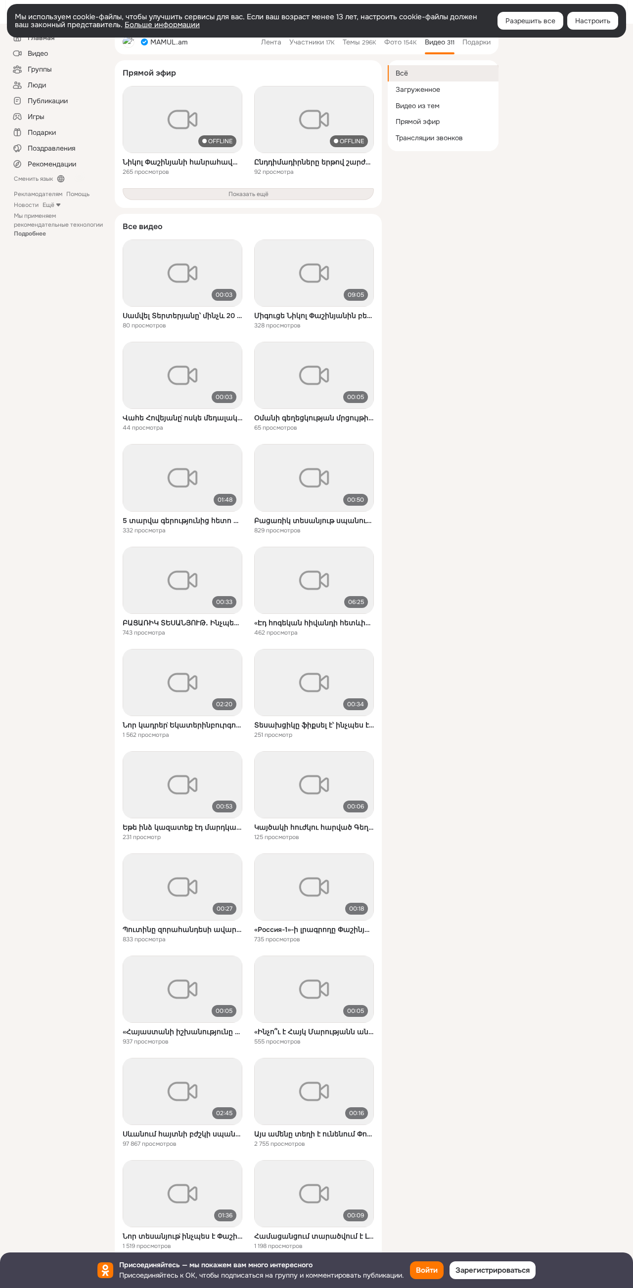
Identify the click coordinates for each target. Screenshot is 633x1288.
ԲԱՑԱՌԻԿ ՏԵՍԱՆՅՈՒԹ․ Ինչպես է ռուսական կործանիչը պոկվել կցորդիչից (182, 622)
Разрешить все (530, 20)
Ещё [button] (48, 205)
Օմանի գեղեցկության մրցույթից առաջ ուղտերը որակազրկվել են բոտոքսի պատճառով (314, 417)
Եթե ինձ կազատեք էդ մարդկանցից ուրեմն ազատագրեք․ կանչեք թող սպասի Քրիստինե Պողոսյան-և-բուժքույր (182, 827)
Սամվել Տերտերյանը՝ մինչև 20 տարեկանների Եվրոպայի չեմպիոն (182, 315)
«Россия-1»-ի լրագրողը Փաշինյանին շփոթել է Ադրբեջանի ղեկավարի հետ (314, 929)
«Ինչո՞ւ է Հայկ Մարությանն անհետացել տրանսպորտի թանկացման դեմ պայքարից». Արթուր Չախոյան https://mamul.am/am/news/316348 (314, 1031)
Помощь (78, 194)
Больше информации (162, 25)
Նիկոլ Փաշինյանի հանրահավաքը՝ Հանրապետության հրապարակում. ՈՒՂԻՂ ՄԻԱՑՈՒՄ (182, 162)
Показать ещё (248, 194)
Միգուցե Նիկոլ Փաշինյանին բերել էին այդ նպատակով (314, 315)
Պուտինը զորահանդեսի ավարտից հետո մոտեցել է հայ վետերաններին (182, 929)
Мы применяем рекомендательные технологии (58, 225)
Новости (26, 205)
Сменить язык (33, 179)
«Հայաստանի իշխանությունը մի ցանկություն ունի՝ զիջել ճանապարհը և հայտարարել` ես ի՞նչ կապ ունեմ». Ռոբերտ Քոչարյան (182, 1031)
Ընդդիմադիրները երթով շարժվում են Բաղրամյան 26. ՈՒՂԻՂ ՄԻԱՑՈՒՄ (314, 162)
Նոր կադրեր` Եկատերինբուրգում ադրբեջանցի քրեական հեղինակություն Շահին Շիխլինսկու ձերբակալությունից (182, 725)
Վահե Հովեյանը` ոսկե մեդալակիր (182, 417)
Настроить (592, 20)
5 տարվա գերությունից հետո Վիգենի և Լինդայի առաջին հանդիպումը (182, 520)
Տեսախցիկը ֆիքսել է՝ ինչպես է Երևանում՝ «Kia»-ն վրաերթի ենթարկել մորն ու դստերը (314, 725)
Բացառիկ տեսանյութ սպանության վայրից (314, 520)
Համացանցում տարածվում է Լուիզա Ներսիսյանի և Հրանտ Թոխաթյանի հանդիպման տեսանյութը (314, 1236)
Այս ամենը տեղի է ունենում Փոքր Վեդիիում (314, 1133)
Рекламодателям (38, 194)
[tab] (271, 42)
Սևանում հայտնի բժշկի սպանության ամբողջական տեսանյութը (182, 1133)
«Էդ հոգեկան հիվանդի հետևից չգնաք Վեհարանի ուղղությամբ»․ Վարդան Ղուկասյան (314, 622)
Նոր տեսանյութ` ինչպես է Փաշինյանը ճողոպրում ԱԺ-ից (182, 1236)
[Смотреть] (182, 119)
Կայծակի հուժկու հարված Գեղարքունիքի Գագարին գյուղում (314, 827)
